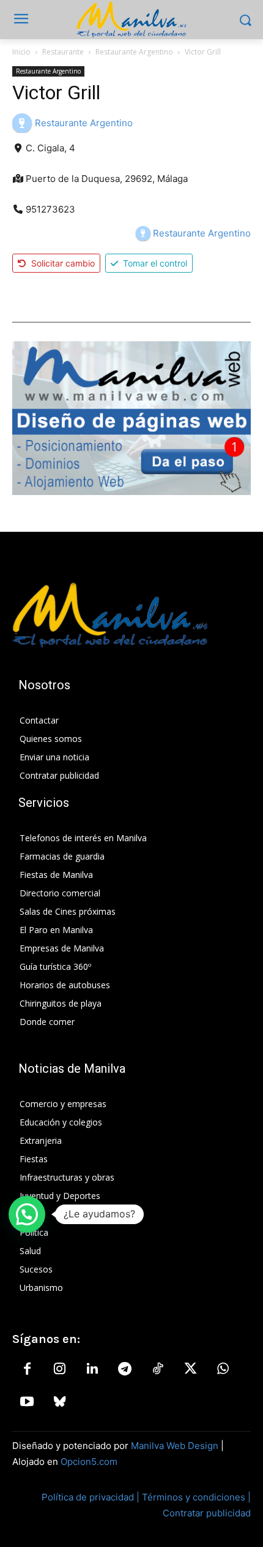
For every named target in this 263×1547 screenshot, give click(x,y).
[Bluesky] (59, 1402)
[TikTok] (157, 1369)
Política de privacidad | (92, 1497)
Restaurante (63, 52)
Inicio (21, 52)
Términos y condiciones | (196, 1497)
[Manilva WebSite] (131, 19)
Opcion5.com (89, 1461)
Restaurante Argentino (134, 52)
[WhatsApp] (222, 1369)
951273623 (50, 209)
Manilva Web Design (174, 1445)
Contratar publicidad (207, 1513)
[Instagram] (59, 1369)
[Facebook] (27, 1369)
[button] (27, 1214)
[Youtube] (27, 1402)
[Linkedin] (92, 1369)
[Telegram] (124, 1369)
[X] (190, 1369)
